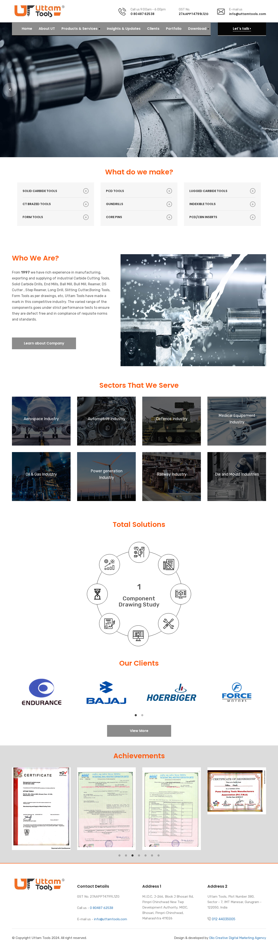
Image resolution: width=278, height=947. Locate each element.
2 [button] (142, 713)
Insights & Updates (124, 28)
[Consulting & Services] (139, 552)
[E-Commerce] (109, 623)
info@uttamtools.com (247, 14)
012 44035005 (223, 919)
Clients (153, 28)
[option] (41, 692)
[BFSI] (168, 564)
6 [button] (152, 853)
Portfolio (174, 28)
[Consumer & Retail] (138, 635)
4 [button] (139, 853)
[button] (10, 90)
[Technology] (180, 594)
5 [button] (145, 853)
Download (197, 28)
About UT (47, 28)
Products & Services (79, 28)
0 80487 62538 (142, 14)
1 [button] (136, 713)
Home (27, 28)
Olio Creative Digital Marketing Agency (237, 938)
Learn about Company (44, 343)
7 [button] (158, 853)
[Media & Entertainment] (109, 564)
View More (139, 730)
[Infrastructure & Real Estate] (97, 594)
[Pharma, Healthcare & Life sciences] (168, 623)
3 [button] (132, 853)
